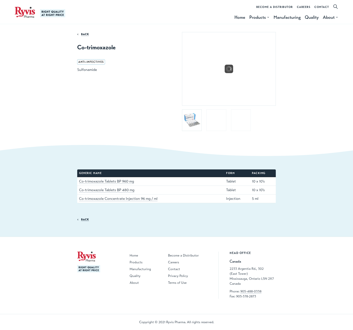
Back (85, 34)
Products (136, 262)
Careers (304, 7)
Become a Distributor (274, 7)
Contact (321, 7)
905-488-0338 (250, 291)
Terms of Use (177, 283)
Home (239, 17)
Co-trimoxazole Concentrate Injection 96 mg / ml (118, 198)
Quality (312, 17)
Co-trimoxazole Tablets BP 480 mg (106, 190)
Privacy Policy (178, 276)
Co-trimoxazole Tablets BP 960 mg (106, 181)
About (134, 283)
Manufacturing (287, 17)
